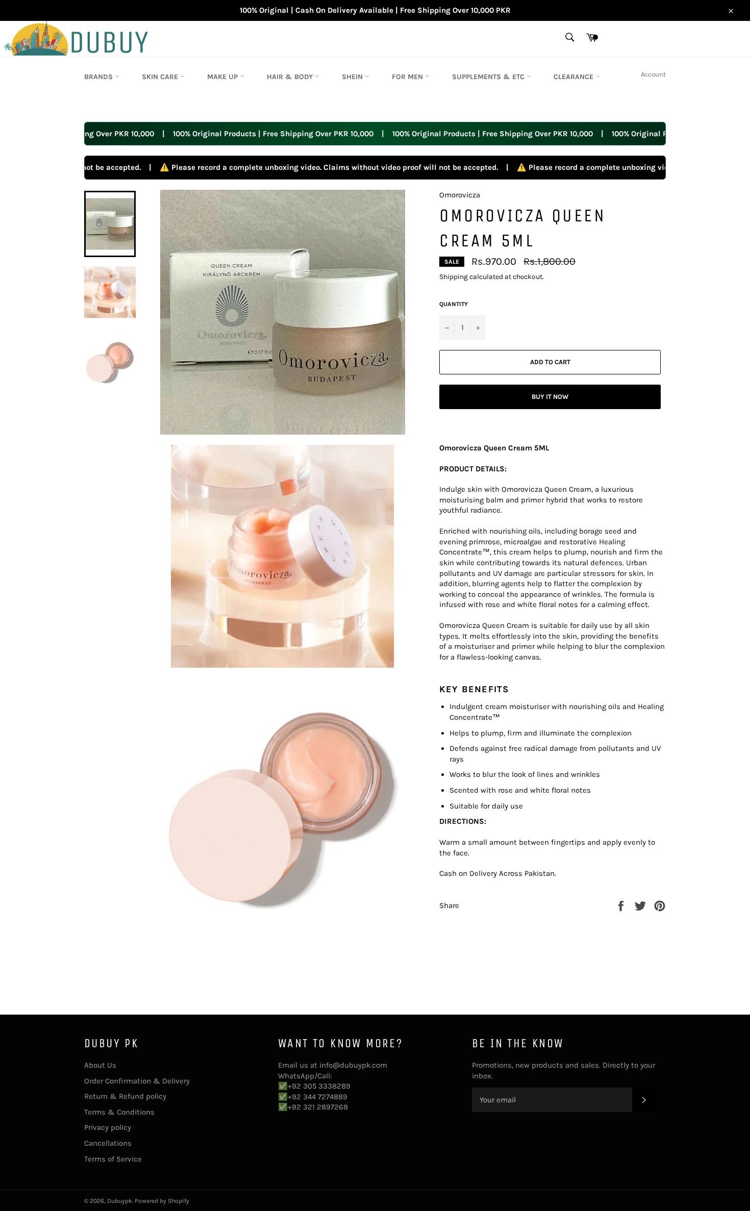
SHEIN (353, 76)
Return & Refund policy (125, 1096)
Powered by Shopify (162, 1200)
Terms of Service (113, 1159)
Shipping (453, 276)
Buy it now (550, 396)
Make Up (223, 76)
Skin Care (161, 76)
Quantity (453, 304)
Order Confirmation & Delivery (137, 1081)
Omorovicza (459, 194)
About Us (100, 1065)
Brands (99, 76)
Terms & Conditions (119, 1112)
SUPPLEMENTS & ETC (489, 76)
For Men (408, 76)
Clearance (574, 76)
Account (653, 74)
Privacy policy (107, 1127)
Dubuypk (119, 1200)
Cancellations (108, 1143)
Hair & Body (291, 76)
